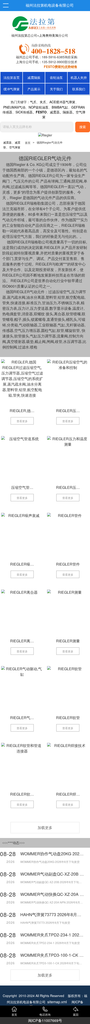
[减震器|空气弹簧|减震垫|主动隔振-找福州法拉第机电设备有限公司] (33, 22)
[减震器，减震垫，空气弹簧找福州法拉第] (48, 48)
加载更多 (45, 827)
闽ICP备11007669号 (45, 1020)
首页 (27, 143)
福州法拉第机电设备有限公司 (50, 5)
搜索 (82, 127)
